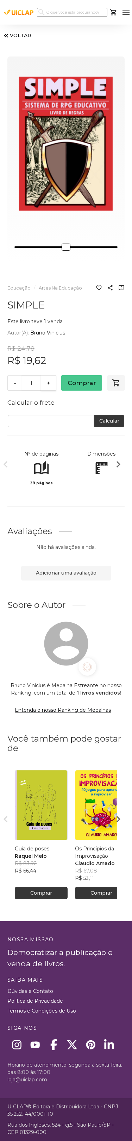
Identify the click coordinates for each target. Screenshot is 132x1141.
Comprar (82, 382)
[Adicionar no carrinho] (116, 383)
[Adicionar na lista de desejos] (99, 288)
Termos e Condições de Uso (41, 1011)
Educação (19, 288)
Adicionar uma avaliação (66, 573)
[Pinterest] (90, 1044)
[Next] (118, 465)
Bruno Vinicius (47, 333)
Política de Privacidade (35, 1001)
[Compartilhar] (110, 288)
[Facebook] (53, 1044)
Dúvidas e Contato (30, 991)
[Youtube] (35, 1044)
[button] (126, 12)
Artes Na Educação (60, 288)
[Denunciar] (121, 288)
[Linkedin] (109, 1044)
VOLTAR (20, 35)
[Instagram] (16, 1044)
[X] (72, 1044)
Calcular (109, 421)
